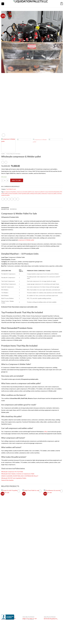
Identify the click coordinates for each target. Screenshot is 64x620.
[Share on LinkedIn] (17, 199)
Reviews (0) (13, 209)
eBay (45, 431)
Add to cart (16, 180)
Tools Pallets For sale (13, 153)
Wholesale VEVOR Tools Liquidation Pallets (13, 478)
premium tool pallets (13, 193)
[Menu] (2, 3)
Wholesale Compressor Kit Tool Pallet (12, 471)
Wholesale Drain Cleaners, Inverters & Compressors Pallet (17, 473)
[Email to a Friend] (11, 199)
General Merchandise (7, 480)
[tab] (5, 209)
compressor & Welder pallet (26, 240)
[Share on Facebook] (5, 199)
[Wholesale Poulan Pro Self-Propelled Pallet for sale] (11, 552)
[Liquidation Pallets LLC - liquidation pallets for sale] (30, 4)
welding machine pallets (35, 193)
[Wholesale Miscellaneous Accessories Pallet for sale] (53, 552)
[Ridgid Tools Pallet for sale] (32, 552)
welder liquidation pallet (23, 193)
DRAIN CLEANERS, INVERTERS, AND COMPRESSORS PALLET (19, 476)
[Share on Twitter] (8, 199)
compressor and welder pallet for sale (25, 191)
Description (5, 209)
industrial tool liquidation (54, 191)
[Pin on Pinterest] (14, 199)
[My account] (55, 4)
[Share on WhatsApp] (2, 199)
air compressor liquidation (10, 191)
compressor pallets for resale (41, 191)
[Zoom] (3, 135)
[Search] (6, 3)
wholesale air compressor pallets (48, 193)
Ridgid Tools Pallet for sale (29, 618)
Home (3, 153)
